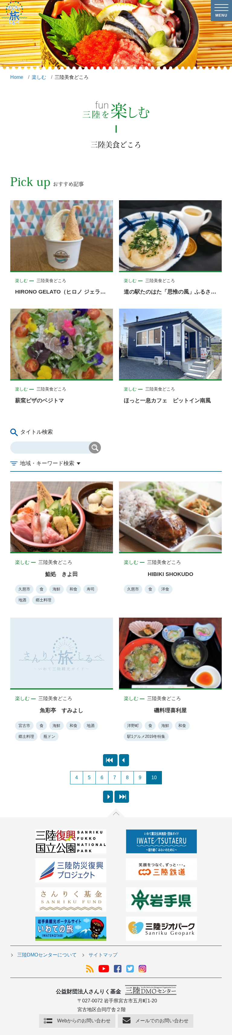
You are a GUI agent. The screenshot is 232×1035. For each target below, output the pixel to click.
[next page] (108, 797)
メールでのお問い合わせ (161, 1020)
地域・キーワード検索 (47, 463)
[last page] (121, 797)
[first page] (110, 760)
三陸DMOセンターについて (47, 954)
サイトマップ (103, 954)
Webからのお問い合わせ (84, 1020)
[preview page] (124, 760)
